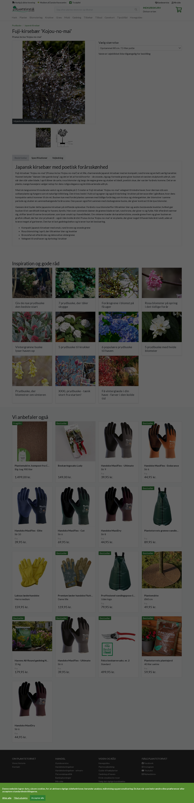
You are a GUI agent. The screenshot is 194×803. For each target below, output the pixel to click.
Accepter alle (37, 798)
